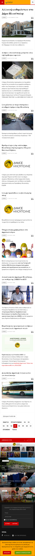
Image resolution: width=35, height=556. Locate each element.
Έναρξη (6, 422)
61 (31, 426)
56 (11, 426)
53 (28, 422)
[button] (29, 440)
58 (19, 426)
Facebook (6, 535)
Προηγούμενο (16, 422)
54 (3, 426)
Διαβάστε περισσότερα (23, 552)
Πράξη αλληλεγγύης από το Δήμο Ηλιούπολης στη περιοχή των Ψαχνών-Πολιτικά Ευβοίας (16, 148)
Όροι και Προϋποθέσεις (11, 519)
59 (23, 426)
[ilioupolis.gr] (9, 2)
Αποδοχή (7, 552)
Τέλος (14, 429)
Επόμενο (6, 429)
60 (27, 426)
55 (7, 426)
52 (25, 422)
